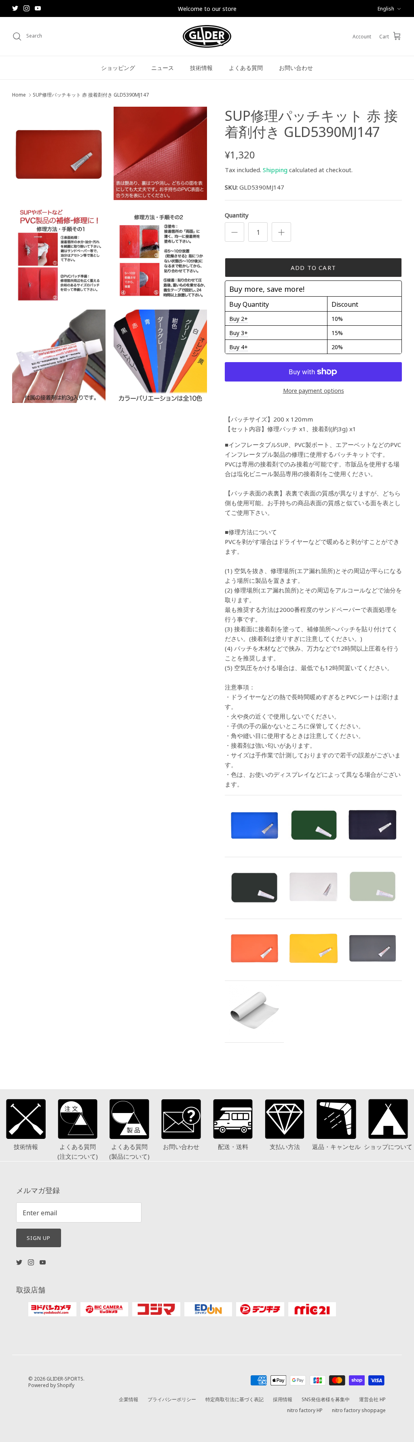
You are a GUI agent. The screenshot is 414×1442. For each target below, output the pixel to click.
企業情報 (128, 1399)
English (386, 8)
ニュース (162, 67)
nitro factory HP (305, 1409)
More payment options (313, 390)
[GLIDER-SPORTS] (207, 36)
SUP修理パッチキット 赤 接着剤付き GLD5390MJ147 (91, 94)
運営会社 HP (372, 1399)
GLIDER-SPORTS (64, 1378)
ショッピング (118, 67)
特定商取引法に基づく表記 (234, 1399)
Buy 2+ (238, 318)
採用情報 (282, 1399)
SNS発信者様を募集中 (326, 1399)
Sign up (39, 1237)
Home (19, 94)
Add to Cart (313, 267)
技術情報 (201, 67)
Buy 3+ (238, 333)
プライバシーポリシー (172, 1399)
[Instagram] (26, 8)
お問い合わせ (296, 67)
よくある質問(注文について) (77, 1151)
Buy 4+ (238, 347)
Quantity (237, 215)
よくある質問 (246, 67)
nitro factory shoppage (359, 1409)
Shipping (275, 169)
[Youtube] (38, 8)
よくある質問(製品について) (129, 1151)
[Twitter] (15, 8)
